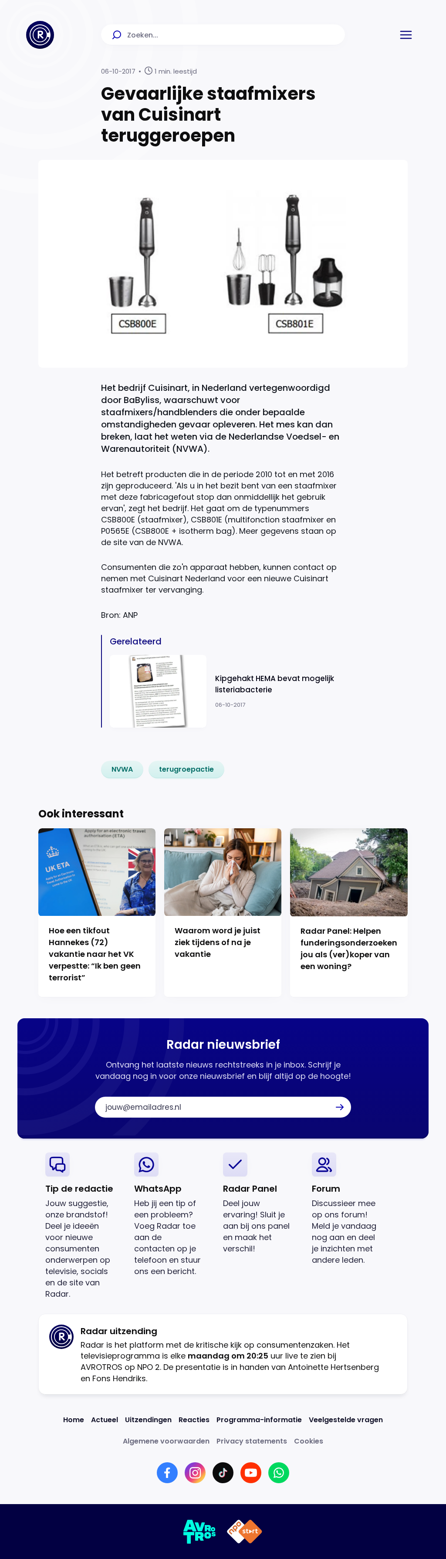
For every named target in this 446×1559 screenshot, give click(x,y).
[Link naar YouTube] (250, 1472)
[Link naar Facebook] (167, 1472)
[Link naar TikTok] (223, 1472)
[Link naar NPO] (244, 1531)
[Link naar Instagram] (195, 1472)
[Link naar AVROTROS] (199, 1531)
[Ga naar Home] (40, 35)
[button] (406, 35)
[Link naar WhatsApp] (278, 1472)
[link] (122, 769)
